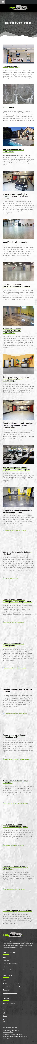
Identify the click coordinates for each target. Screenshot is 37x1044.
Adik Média (7, 1038)
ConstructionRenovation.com (11, 1036)
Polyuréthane (6, 967)
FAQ (4, 1013)
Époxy (4, 957)
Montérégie (6, 990)
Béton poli (6, 960)
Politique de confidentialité (11, 1030)
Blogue (5, 1010)
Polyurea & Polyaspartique (10, 964)
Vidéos (5, 1016)
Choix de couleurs (8, 970)
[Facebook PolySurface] (4, 1021)
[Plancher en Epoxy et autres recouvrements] (18, 7)
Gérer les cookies (8, 1032)
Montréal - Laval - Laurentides (11, 984)
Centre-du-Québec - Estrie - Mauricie (13, 987)
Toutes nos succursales (10, 993)
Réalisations (6, 1007)
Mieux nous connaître (9, 1004)
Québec (5, 981)
